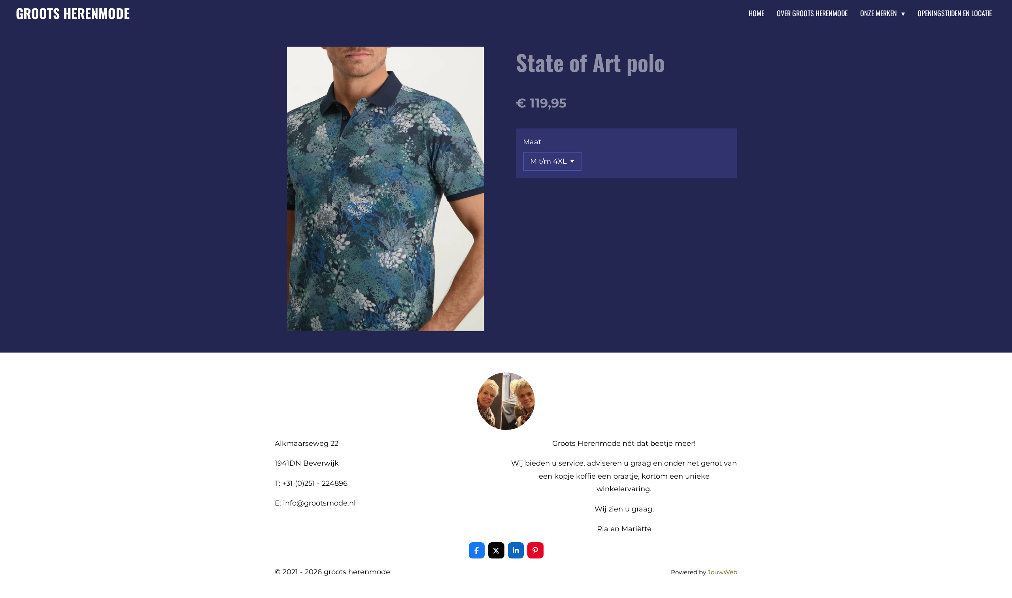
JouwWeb (722, 572)
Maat (532, 142)
